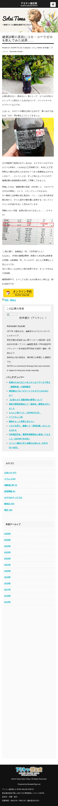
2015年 (7, 602)
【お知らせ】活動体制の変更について (25, 400)
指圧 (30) (8, 510)
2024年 (7, 546)
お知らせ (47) (10, 473)
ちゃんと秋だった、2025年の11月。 (25, 413)
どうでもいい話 (16, 417)
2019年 (7, 577)
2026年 (7, 534)
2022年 (7, 558)
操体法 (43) (9, 504)
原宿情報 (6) (9, 491)
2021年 (7, 565)
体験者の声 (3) (10, 485)
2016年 (7, 596)
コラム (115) (9, 479)
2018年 (7, 583)
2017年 (7, 589)
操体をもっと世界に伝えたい (21, 421)
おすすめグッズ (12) (13, 497)
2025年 (7, 540)
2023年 (7, 552)
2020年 (7, 571)
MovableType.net (33, 784)
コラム (33, 48)
